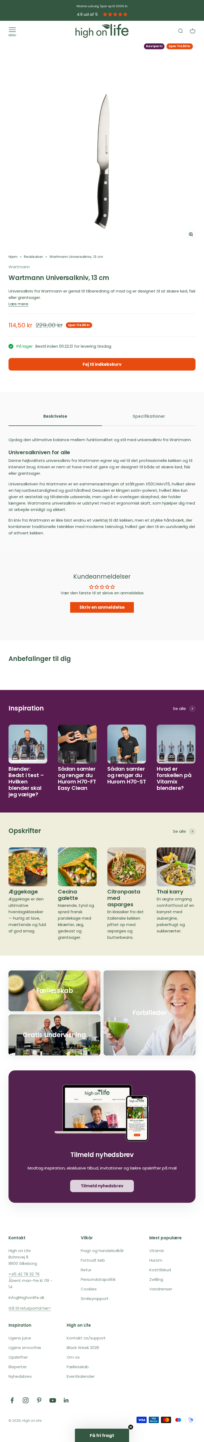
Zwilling (156, 1279)
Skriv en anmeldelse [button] (102, 607)
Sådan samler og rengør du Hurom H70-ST (126, 775)
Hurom (155, 1260)
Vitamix (156, 1250)
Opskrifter (18, 1357)
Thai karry (170, 891)
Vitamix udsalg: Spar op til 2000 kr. (102, 6)
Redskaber (33, 256)
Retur (86, 1270)
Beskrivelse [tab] (55, 416)
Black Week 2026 (83, 1347)
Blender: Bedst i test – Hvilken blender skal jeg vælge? (26, 781)
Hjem (13, 256)
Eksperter (17, 1367)
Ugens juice (19, 1338)
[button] (102, 1435)
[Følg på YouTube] (52, 1400)
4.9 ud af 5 (87, 14)
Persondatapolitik (98, 1279)
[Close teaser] (130, 1427)
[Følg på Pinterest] (39, 1400)
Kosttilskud (160, 1270)
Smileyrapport (95, 1298)
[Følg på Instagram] (25, 1400)
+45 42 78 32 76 (24, 1274)
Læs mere (18, 304)
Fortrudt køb (93, 1260)
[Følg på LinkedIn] (66, 1400)
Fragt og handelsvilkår (102, 1250)
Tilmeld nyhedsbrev (102, 1186)
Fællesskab (78, 1367)
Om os (73, 1357)
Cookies (89, 1289)
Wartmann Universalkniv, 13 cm (76, 256)
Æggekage (23, 891)
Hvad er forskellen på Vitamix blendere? (174, 778)
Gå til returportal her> (29, 1308)
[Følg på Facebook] (12, 1400)
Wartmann (19, 267)
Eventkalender (81, 1376)
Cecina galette (68, 895)
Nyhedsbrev (20, 1376)
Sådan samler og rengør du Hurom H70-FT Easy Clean (77, 778)
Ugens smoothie (24, 1347)
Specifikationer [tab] (149, 416)
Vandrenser (160, 1289)
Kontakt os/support (86, 1338)
